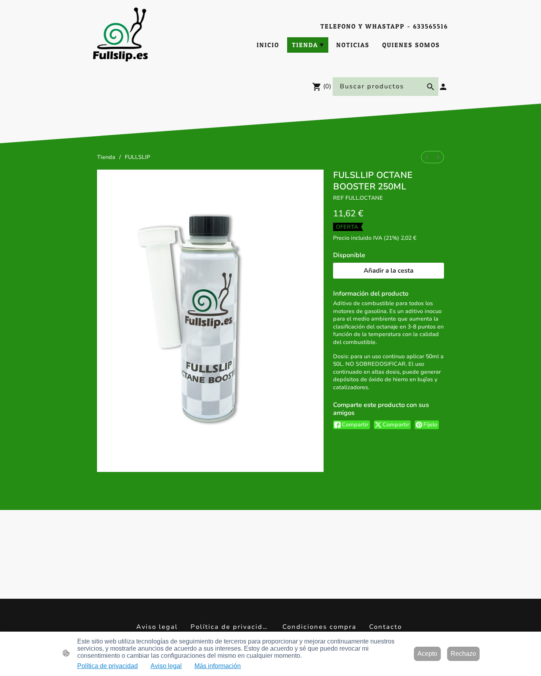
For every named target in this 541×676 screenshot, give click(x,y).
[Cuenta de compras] (443, 87)
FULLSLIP (137, 157)
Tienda (106, 157)
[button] (430, 87)
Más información (217, 666)
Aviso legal (166, 666)
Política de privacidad (107, 666)
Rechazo (463, 653)
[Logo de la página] (120, 34)
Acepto (427, 653)
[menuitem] (426, 157)
